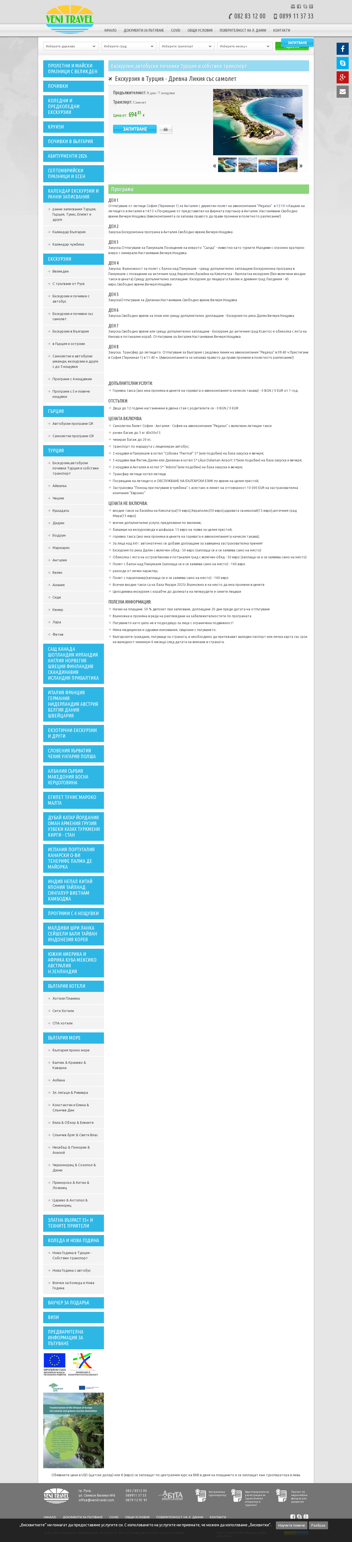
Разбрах (318, 1525)
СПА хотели (63, 1023)
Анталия (60, 560)
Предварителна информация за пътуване (65, 1337)
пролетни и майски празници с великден (72, 68)
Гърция (56, 411)
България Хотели (66, 986)
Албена (59, 1080)
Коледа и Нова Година (73, 1240)
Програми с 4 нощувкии (72, 379)
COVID (175, 30)
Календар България (69, 232)
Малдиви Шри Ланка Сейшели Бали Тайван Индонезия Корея (72, 933)
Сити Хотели (63, 1011)
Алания (59, 585)
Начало (111, 30)
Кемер (58, 609)
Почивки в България (70, 141)
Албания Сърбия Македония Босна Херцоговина (68, 776)
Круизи (56, 126)
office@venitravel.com (96, 1500)
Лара (57, 622)
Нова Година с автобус (72, 1270)
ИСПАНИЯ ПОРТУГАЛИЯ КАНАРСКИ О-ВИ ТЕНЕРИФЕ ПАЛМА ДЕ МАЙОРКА (71, 858)
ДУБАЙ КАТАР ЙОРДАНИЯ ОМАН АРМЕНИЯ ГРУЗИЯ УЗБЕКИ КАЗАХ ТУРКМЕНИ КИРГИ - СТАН (74, 826)
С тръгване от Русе (69, 283)
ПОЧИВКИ (58, 86)
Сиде (57, 597)
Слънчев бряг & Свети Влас (75, 1135)
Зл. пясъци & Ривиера (70, 1092)
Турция (56, 450)
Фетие (58, 634)
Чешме (58, 498)
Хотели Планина (66, 998)
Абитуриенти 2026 (67, 156)
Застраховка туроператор (217, 1493)
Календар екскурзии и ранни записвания (73, 193)
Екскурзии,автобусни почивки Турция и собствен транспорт (76, 468)
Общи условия (200, 30)
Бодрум (59, 535)
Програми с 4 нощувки (73, 913)
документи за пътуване (144, 30)
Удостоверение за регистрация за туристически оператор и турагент (257, 1498)
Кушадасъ (61, 510)
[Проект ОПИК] (71, 1375)
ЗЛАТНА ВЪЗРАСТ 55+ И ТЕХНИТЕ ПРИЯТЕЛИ (70, 1222)
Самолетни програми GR (73, 436)
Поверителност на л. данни (243, 30)
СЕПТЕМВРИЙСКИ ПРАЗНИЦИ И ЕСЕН (66, 173)
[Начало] (69, 34)
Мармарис (61, 548)
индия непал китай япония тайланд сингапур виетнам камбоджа (70, 890)
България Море (64, 1037)
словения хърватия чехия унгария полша (72, 753)
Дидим (58, 523)
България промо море (71, 1050)
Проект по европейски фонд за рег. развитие (299, 1496)
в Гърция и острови (69, 344)
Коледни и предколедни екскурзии (63, 106)
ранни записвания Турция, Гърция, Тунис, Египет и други (74, 214)
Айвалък (60, 486)
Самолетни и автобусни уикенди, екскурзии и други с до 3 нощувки (75, 361)
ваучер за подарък (68, 1302)
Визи (53, 1317)
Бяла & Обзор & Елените (73, 1122)
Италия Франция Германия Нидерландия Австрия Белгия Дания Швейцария (73, 704)
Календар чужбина (68, 244)
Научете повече (291, 1525)
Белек (57, 572)
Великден (61, 271)
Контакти (281, 30)
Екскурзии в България (71, 331)
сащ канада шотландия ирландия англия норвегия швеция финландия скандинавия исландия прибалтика (73, 663)
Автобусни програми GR (73, 423)
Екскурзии (59, 259)
